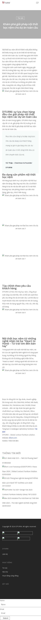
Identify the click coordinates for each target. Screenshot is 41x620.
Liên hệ (5, 554)
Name (2, 600)
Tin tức (20, 18)
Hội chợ (5, 572)
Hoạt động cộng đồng (10, 576)
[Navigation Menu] (37, 3)
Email (2, 609)
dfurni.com (13, 438)
